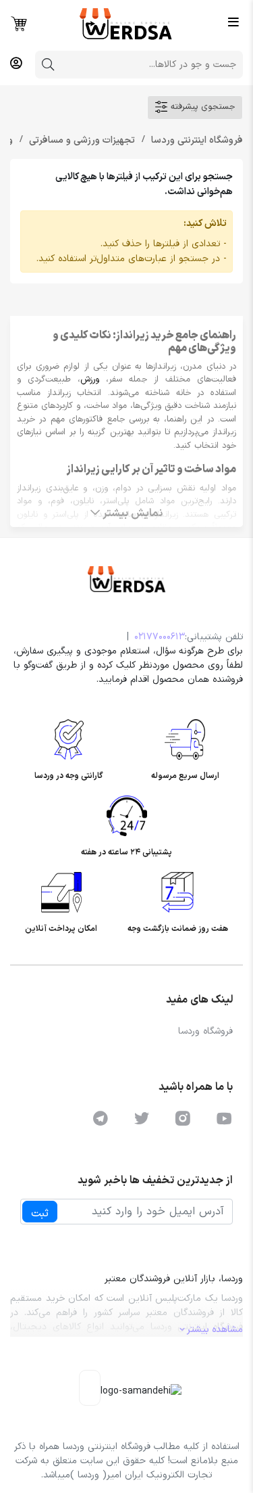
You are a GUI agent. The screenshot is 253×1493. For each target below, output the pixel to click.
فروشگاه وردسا (205, 1031)
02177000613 (159, 637)
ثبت (40, 1213)
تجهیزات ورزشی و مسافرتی (80, 140)
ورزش (89, 379)
